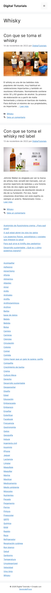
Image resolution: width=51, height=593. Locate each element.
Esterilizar (8, 415)
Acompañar (9, 263)
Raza (6, 535)
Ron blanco (9, 547)
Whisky (10, 114)
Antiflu (7, 299)
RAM (6, 527)
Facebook (8, 419)
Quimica (7, 523)
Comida (7, 355)
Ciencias (8, 339)
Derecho (8, 379)
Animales (8, 295)
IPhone (7, 451)
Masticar (8, 479)
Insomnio (8, 447)
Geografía (8, 435)
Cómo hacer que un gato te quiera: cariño (23, 359)
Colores (7, 347)
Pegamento (9, 503)
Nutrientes (9, 495)
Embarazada (10, 403)
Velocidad (8, 567)
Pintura (7, 511)
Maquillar (8, 471)
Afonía (7, 275)
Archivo (7, 307)
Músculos (8, 491)
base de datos (10, 315)
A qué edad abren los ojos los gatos (21, 232)
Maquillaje (8, 467)
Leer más (24, 106)
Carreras (8, 335)
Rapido (7, 531)
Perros (7, 507)
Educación (8, 399)
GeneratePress (25, 589)
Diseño (7, 391)
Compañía (8, 363)
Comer (7, 351)
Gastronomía (10, 427)
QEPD (6, 519)
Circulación (9, 343)
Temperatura (10, 559)
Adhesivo (8, 267)
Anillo (6, 291)
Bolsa (6, 327)
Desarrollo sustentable (14, 383)
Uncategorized (11, 563)
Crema (7, 371)
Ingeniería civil (10, 443)
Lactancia (8, 459)
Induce (7, 439)
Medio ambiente (11, 487)
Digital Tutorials (15, 6)
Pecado (7, 499)
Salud (6, 551)
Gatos (6, 431)
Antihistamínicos (11, 303)
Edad (6, 395)
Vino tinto (8, 571)
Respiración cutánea (13, 543)
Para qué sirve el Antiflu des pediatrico (22, 243)
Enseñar (7, 411)
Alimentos (8, 279)
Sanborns (8, 555)
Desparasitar (10, 387)
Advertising (9, 271)
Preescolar (9, 515)
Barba (6, 311)
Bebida (7, 323)
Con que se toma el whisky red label (22, 134)
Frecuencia (9, 423)
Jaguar (7, 455)
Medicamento (10, 483)
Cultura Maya (10, 375)
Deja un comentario (16, 117)
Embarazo (8, 407)
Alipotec (7, 283)
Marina (7, 475)
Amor (6, 287)
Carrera (7, 331)
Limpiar (7, 463)
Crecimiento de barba (14, 367)
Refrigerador (9, 539)
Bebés (7, 319)
